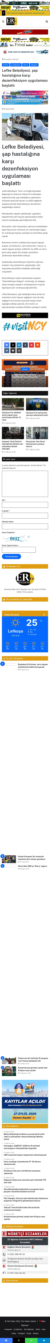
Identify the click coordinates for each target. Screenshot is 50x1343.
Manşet (16, 59)
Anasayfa (7, 59)
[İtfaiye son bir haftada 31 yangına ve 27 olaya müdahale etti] (9, 1060)
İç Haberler (15, 65)
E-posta (6, 511)
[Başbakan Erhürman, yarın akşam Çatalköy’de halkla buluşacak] (9, 758)
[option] (25, 373)
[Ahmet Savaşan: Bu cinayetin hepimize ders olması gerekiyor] (9, 859)
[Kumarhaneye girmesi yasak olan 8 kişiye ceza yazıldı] (9, 1071)
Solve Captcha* (8, 532)
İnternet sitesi (7, 522)
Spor (44, 1329)
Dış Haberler (29, 1329)
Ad (4, 500)
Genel (5, 65)
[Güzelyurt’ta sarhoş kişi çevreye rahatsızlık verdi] (37, 404)
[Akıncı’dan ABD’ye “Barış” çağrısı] (9, 960)
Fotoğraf (21, 1333)
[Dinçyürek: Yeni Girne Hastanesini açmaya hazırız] (37, 433)
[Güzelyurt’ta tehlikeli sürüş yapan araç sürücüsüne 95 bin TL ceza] (13, 404)
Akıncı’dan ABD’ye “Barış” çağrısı (32, 866)
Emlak (29, 1333)
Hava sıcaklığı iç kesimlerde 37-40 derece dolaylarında (25, 375)
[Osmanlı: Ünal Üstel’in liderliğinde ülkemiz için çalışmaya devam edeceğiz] (13, 433)
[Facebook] (6, 345)
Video (14, 1333)
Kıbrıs (25, 65)
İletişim (35, 1333)
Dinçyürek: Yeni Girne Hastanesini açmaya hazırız (35, 444)
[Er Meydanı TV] (11, 21)
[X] (13, 345)
